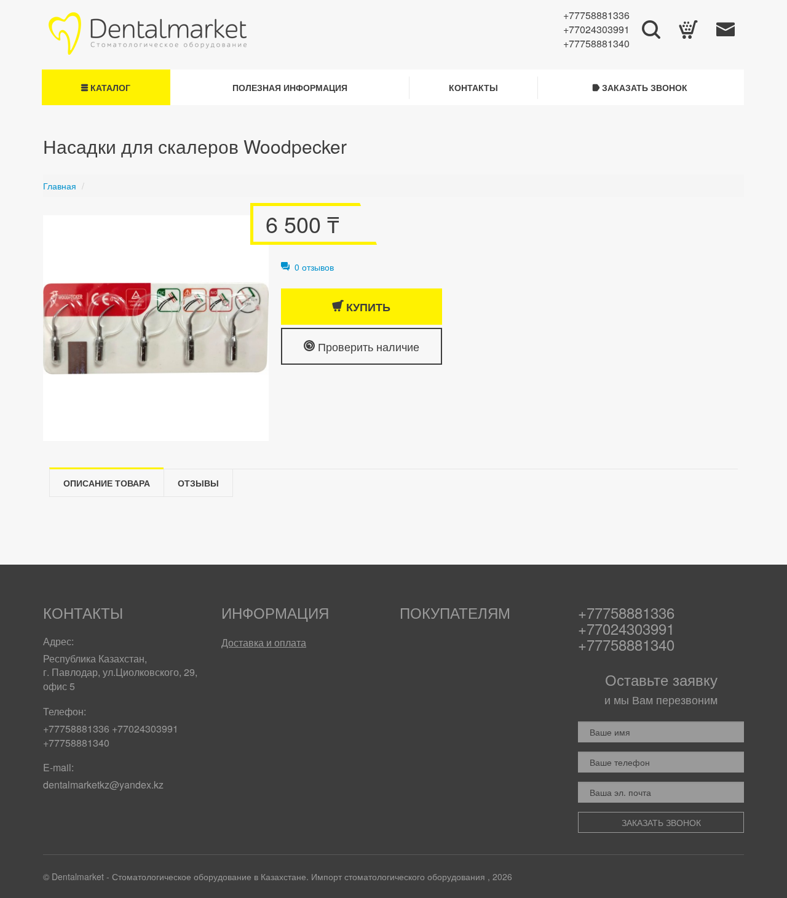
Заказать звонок (643, 87)
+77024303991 (596, 29)
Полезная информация (289, 87)
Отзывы (198, 483)
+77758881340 (596, 43)
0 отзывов (312, 267)
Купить (366, 307)
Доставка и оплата (263, 642)
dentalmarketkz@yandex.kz (103, 784)
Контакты (473, 87)
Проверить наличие (367, 346)
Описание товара (106, 483)
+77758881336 (596, 15)
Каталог (109, 87)
